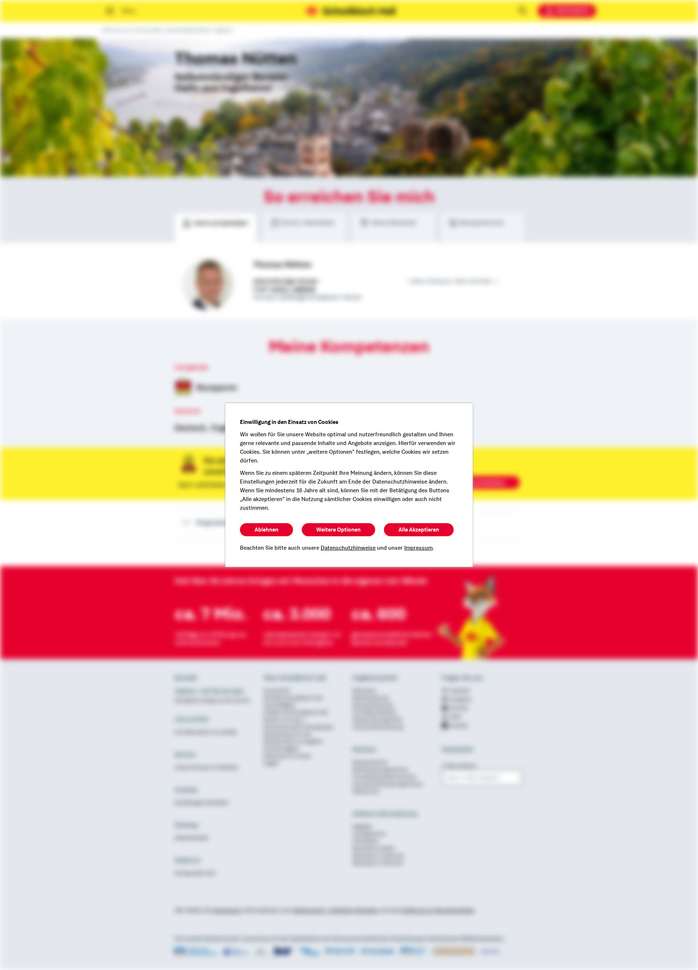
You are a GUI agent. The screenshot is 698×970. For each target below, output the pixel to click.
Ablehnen (266, 529)
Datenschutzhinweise (348, 548)
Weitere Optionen (338, 529)
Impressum (418, 548)
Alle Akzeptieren (418, 529)
